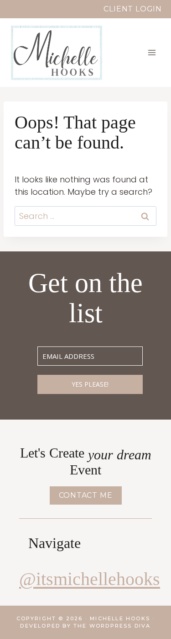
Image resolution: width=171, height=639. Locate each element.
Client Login (133, 9)
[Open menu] (151, 52)
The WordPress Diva (112, 626)
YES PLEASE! (90, 384)
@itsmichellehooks (89, 579)
